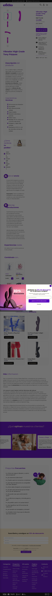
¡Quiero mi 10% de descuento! (39, 300)
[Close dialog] (50, 286)
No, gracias (39, 304)
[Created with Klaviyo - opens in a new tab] (26, 311)
